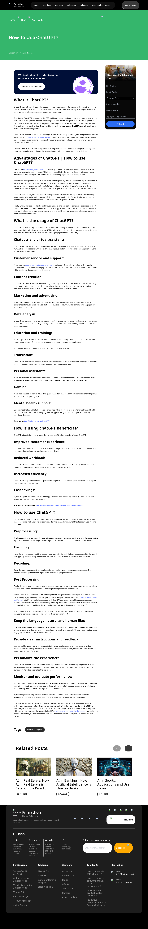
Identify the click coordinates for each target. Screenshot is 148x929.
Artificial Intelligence (34, 729)
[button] (56, 82)
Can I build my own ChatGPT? (37, 421)
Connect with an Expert (31, 86)
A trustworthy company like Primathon (70, 711)
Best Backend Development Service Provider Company (59, 505)
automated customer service (38, 137)
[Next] (128, 748)
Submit (120, 124)
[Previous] (117, 748)
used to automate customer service (39, 265)
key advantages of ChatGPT (34, 169)
